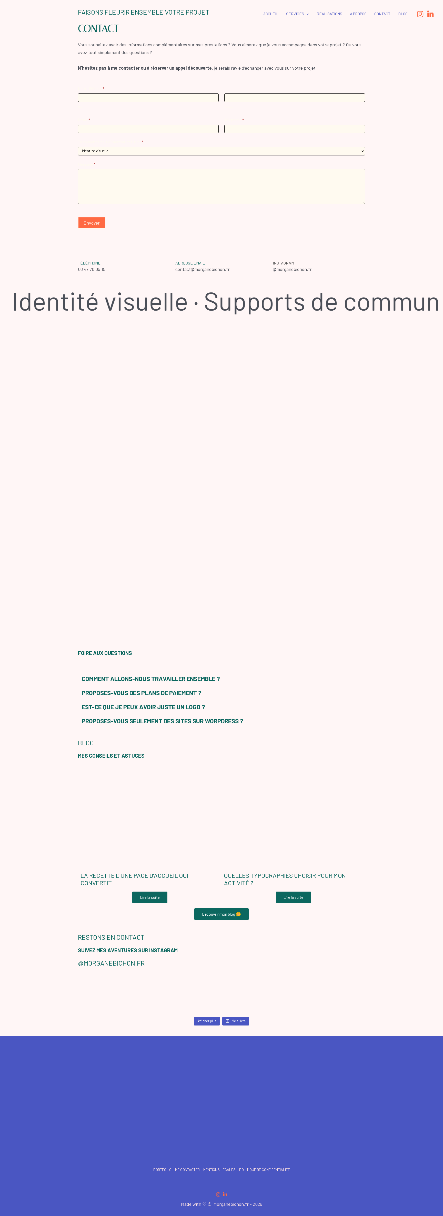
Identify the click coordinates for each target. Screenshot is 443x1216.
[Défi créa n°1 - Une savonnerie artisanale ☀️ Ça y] (258, 994)
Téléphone (234, 120)
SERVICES (295, 14)
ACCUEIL (270, 14)
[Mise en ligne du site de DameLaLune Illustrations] (332, 994)
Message (86, 164)
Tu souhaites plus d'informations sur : (110, 142)
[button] (221, 679)
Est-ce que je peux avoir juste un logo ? (143, 707)
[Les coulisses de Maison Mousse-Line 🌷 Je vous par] (111, 994)
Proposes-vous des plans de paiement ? (142, 692)
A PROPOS (358, 14)
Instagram (283, 262)
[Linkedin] (430, 14)
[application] (306, 14)
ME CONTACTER (187, 1169)
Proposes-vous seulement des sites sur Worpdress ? (162, 721)
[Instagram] (420, 14)
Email (84, 120)
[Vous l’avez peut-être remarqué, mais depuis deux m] (185, 994)
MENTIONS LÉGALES (219, 1169)
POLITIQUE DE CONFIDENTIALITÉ (264, 1169)
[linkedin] (225, 1194)
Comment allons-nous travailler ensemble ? (151, 678)
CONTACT (382, 14)
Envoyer (92, 223)
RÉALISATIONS (329, 14)
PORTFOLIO (162, 1169)
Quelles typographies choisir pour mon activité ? (285, 879)
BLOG (403, 14)
